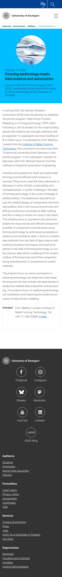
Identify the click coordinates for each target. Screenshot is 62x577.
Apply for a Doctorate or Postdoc (21, 534)
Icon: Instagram (40, 372)
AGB (5, 507)
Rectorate (8, 554)
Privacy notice (10, 494)
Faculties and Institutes (16, 558)
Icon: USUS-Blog (31, 432)
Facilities (7, 562)
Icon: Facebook (21, 372)
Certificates (9, 502)
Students (7, 462)
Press (5, 526)
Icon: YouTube (22, 412)
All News (32, 26)
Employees (8, 466)
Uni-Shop (7, 539)
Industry (7, 475)
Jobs (5, 530)
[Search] (52, 4)
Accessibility (9, 498)
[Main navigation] (56, 15)
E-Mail (43, 316)
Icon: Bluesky (21, 392)
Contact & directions (14, 522)
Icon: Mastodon (40, 392)
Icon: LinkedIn (40, 412)
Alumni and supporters (15, 470)
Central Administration (15, 566)
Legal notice (9, 490)
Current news (19, 26)
